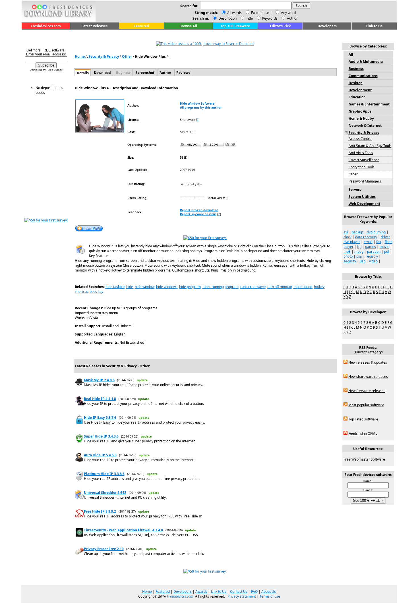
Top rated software (363, 419)
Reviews (183, 72)
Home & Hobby (361, 118)
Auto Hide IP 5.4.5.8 (100, 455)
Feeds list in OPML (362, 433)
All (351, 54)
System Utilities (362, 196)
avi (345, 232)
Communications (363, 75)
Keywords (269, 18)
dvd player (351, 241)
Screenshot (145, 72)
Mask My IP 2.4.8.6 (99, 380)
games (370, 246)
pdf (386, 251)
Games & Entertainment (369, 104)
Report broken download (199, 210)
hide (129, 286)
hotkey (319, 286)
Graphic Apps (360, 111)
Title (249, 18)
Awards (201, 591)
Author (292, 18)
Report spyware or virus (198, 214)
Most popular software (366, 405)
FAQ (254, 591)
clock (347, 237)
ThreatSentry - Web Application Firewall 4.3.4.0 (123, 530)
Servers (355, 189)
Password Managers (365, 181)
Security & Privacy (103, 56)
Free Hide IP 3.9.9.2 (100, 511)
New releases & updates (367, 362)
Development (360, 90)
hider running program (220, 286)
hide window (144, 286)
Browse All (188, 26)
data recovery (366, 237)
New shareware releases (368, 376)
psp (359, 256)
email (368, 241)
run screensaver (253, 286)
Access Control (360, 138)
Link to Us (374, 26)
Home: (80, 56)
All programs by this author (201, 107)
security (349, 261)
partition (373, 251)
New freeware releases (366, 390)
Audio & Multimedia (366, 61)
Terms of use (270, 596)
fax (378, 241)
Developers (327, 26)
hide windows (166, 286)
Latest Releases (94, 26)
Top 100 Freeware (235, 26)
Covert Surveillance (364, 160)
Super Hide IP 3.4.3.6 (101, 436)
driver (385, 237)
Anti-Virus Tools (361, 152)
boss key (96, 291)
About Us (268, 591)
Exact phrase (261, 12)
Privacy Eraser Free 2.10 (104, 548)
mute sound (302, 286)
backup (357, 232)
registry (372, 256)
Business (356, 68)
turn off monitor (279, 286)
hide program (190, 286)
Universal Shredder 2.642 (105, 492)
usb (362, 261)
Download (102, 72)
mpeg (358, 251)
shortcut (81, 291)
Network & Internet (365, 125)
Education (357, 97)
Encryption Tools (361, 167)
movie (384, 246)
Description (227, 18)
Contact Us (238, 591)
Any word (288, 12)
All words (234, 12)
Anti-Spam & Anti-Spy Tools (370, 145)
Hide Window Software (197, 103)
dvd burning (376, 232)
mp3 (347, 251)
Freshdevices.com (46, 26)
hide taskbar (115, 286)
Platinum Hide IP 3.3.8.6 (104, 473)
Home (147, 591)
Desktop (356, 82)
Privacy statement (241, 596)
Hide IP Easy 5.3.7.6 (100, 417)
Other (127, 56)
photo (348, 256)
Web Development (364, 203)
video (373, 261)
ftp (359, 246)
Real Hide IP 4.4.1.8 (100, 398)
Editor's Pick (280, 26)
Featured (141, 26)
